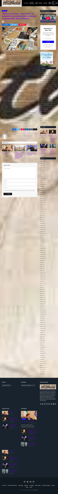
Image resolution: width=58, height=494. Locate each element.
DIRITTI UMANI (49, 3)
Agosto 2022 (42, 260)
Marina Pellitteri (8, 21)
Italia (41, 96)
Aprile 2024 (42, 219)
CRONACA (42, 77)
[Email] (3, 67)
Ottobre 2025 (42, 182)
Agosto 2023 (42, 235)
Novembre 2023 (43, 229)
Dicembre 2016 (43, 334)
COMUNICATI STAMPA (44, 75)
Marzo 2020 (42, 307)
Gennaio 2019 (42, 324)
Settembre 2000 (43, 367)
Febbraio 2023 (42, 248)
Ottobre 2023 (42, 231)
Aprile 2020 (42, 305)
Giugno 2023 (42, 239)
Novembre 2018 (43, 326)
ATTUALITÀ (26, 3)
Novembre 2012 (43, 353)
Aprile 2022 (42, 268)
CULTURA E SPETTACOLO (32, 3)
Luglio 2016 (42, 336)
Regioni (41, 116)
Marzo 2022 (42, 270)
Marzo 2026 (42, 171)
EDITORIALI (42, 87)
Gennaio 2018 (42, 330)
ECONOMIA (45, 3)
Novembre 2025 (43, 180)
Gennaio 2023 (42, 250)
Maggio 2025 (42, 192)
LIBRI (41, 100)
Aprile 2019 (42, 320)
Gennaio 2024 (42, 225)
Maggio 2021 (42, 291)
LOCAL (41, 102)
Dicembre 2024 (43, 202)
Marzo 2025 (42, 196)
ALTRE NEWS (37, 3)
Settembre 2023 (43, 233)
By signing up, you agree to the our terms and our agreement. (48, 46)
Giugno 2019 (42, 318)
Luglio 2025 (42, 188)
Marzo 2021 (42, 295)
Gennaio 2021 (42, 297)
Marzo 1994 (42, 371)
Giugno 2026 (42, 165)
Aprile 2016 (42, 338)
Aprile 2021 (42, 293)
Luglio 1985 (42, 373)
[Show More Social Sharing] (28, 25)
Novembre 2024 (43, 204)
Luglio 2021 (42, 287)
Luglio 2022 (42, 262)
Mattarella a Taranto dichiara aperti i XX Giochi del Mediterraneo (44, 151)
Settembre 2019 (43, 314)
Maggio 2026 (42, 167)
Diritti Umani (42, 81)
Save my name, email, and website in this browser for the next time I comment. (20, 190)
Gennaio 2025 (42, 200)
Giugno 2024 (42, 215)
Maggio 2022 (42, 266)
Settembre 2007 (43, 363)
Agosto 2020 (42, 303)
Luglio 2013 (42, 349)
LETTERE (41, 98)
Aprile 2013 (42, 351)
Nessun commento (23, 21)
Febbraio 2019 (42, 322)
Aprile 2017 (42, 332)
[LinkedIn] (3, 61)
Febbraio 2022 (42, 272)
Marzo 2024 (42, 221)
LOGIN (31, 487)
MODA (41, 106)
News (41, 108)
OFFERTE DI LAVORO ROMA (45, 112)
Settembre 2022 (43, 258)
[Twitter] (3, 59)
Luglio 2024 (42, 213)
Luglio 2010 (42, 359)
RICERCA (41, 118)
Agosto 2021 (42, 285)
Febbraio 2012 (42, 357)
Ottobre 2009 (42, 361)
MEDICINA (40, 3)
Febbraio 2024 (42, 223)
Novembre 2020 (43, 301)
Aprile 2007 (42, 365)
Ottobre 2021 (42, 281)
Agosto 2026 (42, 161)
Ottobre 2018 (42, 328)
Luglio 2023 (42, 237)
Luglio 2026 (42, 163)
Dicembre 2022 (43, 252)
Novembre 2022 (43, 254)
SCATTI (41, 120)
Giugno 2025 (42, 190)
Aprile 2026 (42, 169)
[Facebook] (3, 56)
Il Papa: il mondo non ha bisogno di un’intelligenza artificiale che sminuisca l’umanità (53, 138)
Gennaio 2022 (42, 274)
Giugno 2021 (42, 289)
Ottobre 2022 (42, 256)
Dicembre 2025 (43, 178)
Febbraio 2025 (42, 198)
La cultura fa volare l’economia (6, 153)
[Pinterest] (3, 64)
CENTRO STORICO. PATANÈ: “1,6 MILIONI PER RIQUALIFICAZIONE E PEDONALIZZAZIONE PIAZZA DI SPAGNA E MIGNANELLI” (20, 155)
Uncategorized (42, 122)
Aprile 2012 (42, 355)
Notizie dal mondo (53, 3)
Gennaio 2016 (42, 340)
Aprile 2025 (42, 194)
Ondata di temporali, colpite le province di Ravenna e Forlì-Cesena (53, 152)
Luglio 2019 (42, 316)
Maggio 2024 (42, 217)
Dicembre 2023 (43, 227)
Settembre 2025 (43, 184)
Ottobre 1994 (42, 369)
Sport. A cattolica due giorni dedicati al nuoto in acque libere (32, 153)
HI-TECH (41, 89)
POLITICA (41, 114)
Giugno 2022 (42, 264)
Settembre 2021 (43, 283)
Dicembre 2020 (43, 299)
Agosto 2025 (42, 186)
